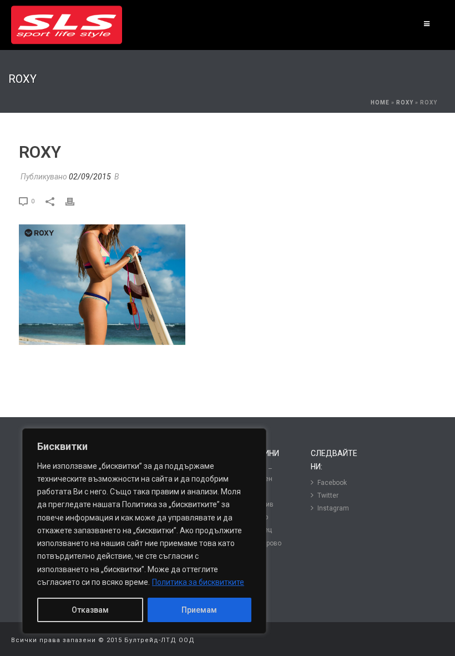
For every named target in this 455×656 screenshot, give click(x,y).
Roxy (404, 102)
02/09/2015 (90, 176)
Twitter (327, 495)
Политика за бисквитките (198, 582)
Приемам (199, 609)
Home (380, 102)
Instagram (333, 508)
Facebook (332, 483)
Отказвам (90, 609)
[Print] (75, 200)
